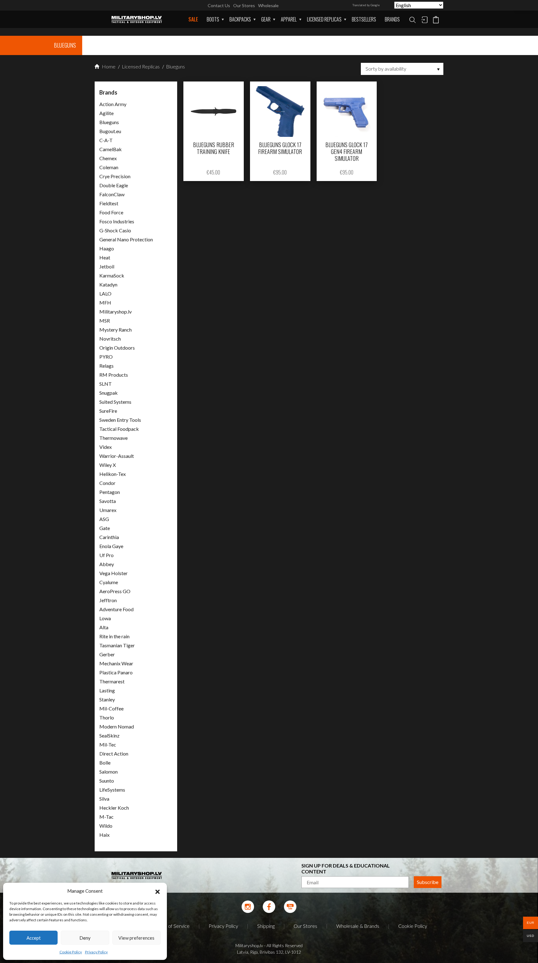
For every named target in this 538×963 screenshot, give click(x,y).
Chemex (108, 158)
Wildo (105, 826)
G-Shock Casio (115, 230)
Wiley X (107, 465)
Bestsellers (364, 19)
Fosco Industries (116, 221)
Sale (193, 19)
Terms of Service (172, 926)
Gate (104, 528)
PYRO (106, 357)
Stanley (107, 699)
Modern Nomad (116, 726)
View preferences (136, 938)
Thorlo (106, 717)
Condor (107, 483)
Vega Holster (113, 573)
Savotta (107, 501)
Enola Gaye (111, 546)
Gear (266, 19)
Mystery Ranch (115, 330)
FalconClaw (112, 194)
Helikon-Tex (112, 474)
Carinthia (109, 537)
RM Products (113, 375)
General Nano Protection (126, 239)
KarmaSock (111, 275)
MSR (104, 320)
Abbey (106, 564)
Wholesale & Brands (357, 926)
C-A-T (106, 140)
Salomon (108, 772)
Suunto (106, 781)
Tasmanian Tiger (117, 645)
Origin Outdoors (117, 348)
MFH (105, 302)
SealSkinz (109, 735)
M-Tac (106, 817)
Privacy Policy (96, 952)
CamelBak (110, 149)
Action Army (112, 104)
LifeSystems (112, 790)
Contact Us (219, 5)
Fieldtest (108, 203)
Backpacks (240, 19)
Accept (33, 938)
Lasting (107, 690)
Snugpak (108, 393)
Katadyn (108, 284)
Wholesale (268, 5)
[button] (157, 891)
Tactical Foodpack (119, 429)
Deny (85, 938)
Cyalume (108, 582)
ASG (104, 519)
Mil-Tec (107, 744)
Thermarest (112, 681)
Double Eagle (113, 185)
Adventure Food (116, 609)
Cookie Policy (70, 952)
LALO (105, 293)
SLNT (105, 384)
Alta (103, 627)
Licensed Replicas (324, 19)
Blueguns (175, 66)
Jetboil (106, 266)
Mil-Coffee (111, 708)
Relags (106, 366)
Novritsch (110, 339)
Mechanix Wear (116, 663)
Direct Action (113, 753)
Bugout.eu (110, 131)
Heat (104, 257)
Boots (213, 19)
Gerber (107, 654)
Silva (104, 799)
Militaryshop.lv (115, 311)
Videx (105, 447)
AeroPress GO (114, 591)
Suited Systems (115, 402)
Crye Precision (114, 176)
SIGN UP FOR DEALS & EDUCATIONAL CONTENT (345, 868)
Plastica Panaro (116, 672)
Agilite (106, 113)
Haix (104, 835)
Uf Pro (106, 555)
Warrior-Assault (116, 456)
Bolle (105, 762)
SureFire (108, 411)
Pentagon (109, 492)
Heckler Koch (114, 808)
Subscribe (427, 882)
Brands (392, 19)
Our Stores (244, 5)
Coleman (108, 167)
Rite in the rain (114, 636)
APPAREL (289, 19)
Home (108, 66)
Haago (106, 248)
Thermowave (113, 438)
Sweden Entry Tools (120, 420)
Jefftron (108, 600)
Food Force (111, 212)
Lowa (105, 618)
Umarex (107, 510)
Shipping (266, 926)
